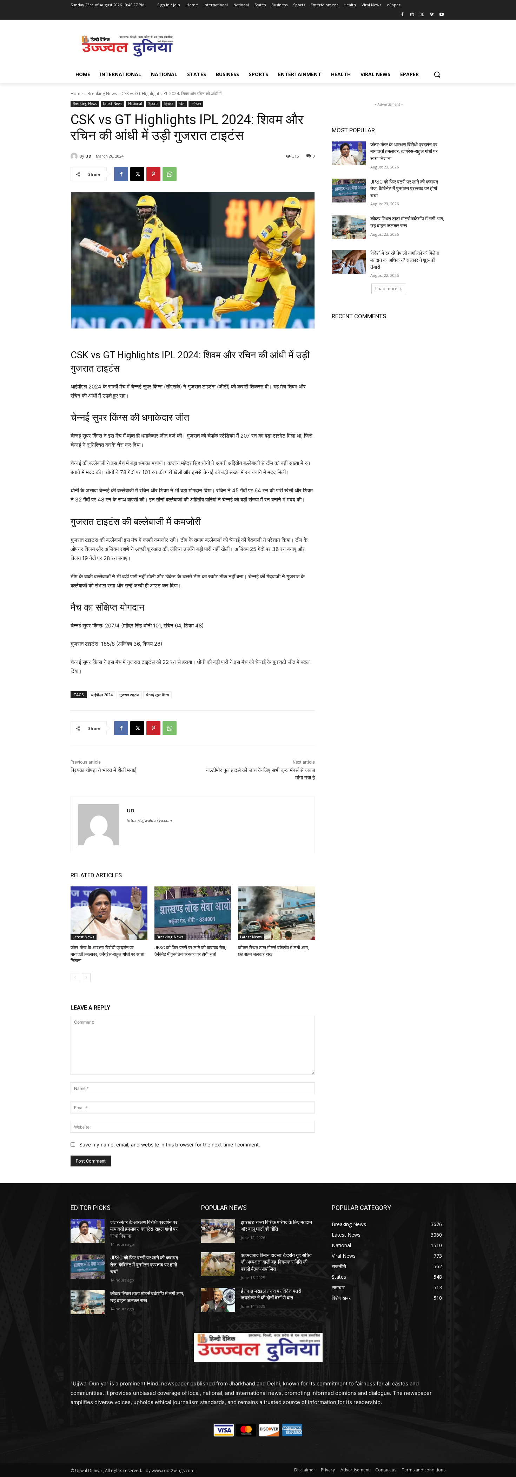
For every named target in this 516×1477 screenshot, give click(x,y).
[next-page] (86, 977)
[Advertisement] (310, 45)
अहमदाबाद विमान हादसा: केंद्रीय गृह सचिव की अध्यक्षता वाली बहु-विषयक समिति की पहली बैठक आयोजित (276, 1262)
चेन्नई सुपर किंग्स (157, 694)
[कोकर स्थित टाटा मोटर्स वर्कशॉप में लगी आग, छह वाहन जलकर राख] (276, 913)
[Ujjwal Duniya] (127, 46)
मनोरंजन (196, 103)
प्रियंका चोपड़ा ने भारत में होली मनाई (104, 770)
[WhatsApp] (170, 174)
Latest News (112, 103)
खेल (182, 103)
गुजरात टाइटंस (129, 694)
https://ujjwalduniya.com (149, 820)
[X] (422, 15)
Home (77, 94)
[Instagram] (412, 15)
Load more (386, 289)
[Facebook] (402, 15)
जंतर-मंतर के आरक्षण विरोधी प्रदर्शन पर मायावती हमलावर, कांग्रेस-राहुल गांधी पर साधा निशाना (107, 954)
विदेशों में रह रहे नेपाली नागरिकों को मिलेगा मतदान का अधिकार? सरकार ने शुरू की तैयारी (404, 260)
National (135, 103)
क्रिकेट (168, 103)
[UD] (75, 156)
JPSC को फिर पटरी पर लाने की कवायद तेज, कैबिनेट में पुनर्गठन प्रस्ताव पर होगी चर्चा (404, 188)
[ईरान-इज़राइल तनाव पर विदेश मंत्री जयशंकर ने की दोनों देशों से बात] (218, 1300)
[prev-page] (75, 977)
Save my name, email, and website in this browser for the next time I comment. (169, 1144)
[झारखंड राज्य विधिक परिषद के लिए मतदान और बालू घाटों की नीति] (218, 1231)
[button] (437, 74)
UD (88, 156)
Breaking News (102, 94)
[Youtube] (441, 15)
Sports (153, 103)
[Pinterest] (153, 174)
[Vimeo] (432, 15)
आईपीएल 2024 (101, 694)
